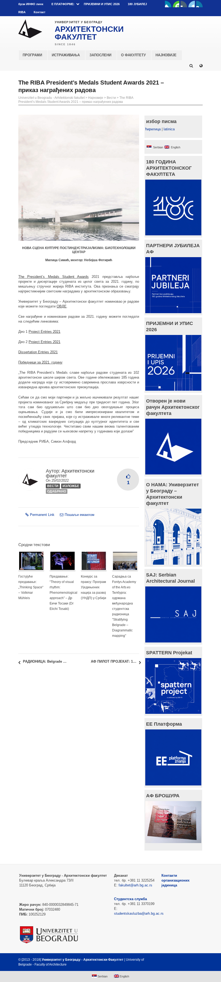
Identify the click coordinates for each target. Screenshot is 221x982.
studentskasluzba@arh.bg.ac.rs (139, 913)
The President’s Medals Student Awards (53, 277)
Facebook (168, 4)
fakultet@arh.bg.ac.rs (135, 885)
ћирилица (153, 129)
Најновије (95, 98)
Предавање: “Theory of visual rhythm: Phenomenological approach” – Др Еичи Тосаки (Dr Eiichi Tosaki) (63, 593)
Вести (111, 98)
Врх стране (188, 960)
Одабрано (56, 491)
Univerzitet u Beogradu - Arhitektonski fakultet (51, 98)
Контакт (39, 12)
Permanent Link (42, 515)
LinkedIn (191, 4)
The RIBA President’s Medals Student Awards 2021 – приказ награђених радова (75, 100)
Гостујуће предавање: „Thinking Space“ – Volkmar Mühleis (30, 587)
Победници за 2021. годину (40, 362)
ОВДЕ (62, 306)
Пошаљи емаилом (79, 515)
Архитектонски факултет (70, 473)
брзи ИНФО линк (30, 4)
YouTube (176, 4)
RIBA (22, 12)
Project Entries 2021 (44, 332)
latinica (169, 129)
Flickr (184, 4)
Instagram (199, 4)
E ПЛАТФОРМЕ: (62, 4)
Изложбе (71, 486)
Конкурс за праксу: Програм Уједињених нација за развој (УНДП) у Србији (93, 587)
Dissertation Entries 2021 (38, 352)
